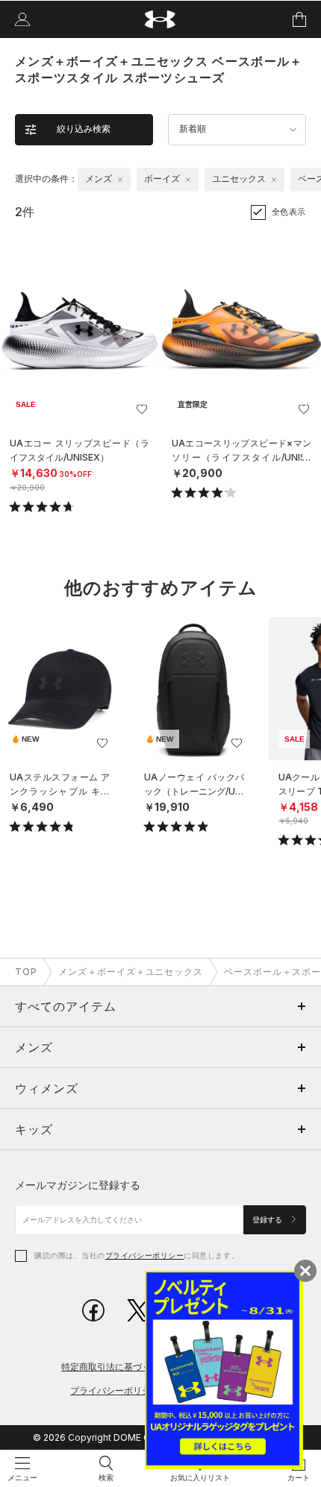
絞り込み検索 (83, 129)
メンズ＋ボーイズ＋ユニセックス (130, 971)
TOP (26, 971)
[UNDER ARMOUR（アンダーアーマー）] (160, 20)
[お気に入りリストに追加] (102, 743)
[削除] (120, 179)
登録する (268, 1220)
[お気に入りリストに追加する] (141, 409)
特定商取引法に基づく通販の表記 (128, 1366)
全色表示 (289, 211)
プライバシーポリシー (144, 1255)
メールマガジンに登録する (77, 1184)
